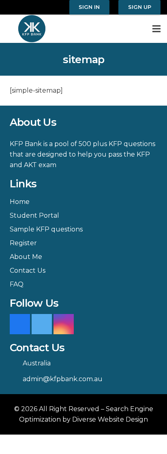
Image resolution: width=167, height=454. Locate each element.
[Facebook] (20, 324)
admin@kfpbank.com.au (63, 379)
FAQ (17, 284)
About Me (26, 257)
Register (23, 243)
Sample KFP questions (46, 229)
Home (20, 202)
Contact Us (27, 270)
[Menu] (156, 29)
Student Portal (34, 215)
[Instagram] (64, 324)
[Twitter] (42, 324)
